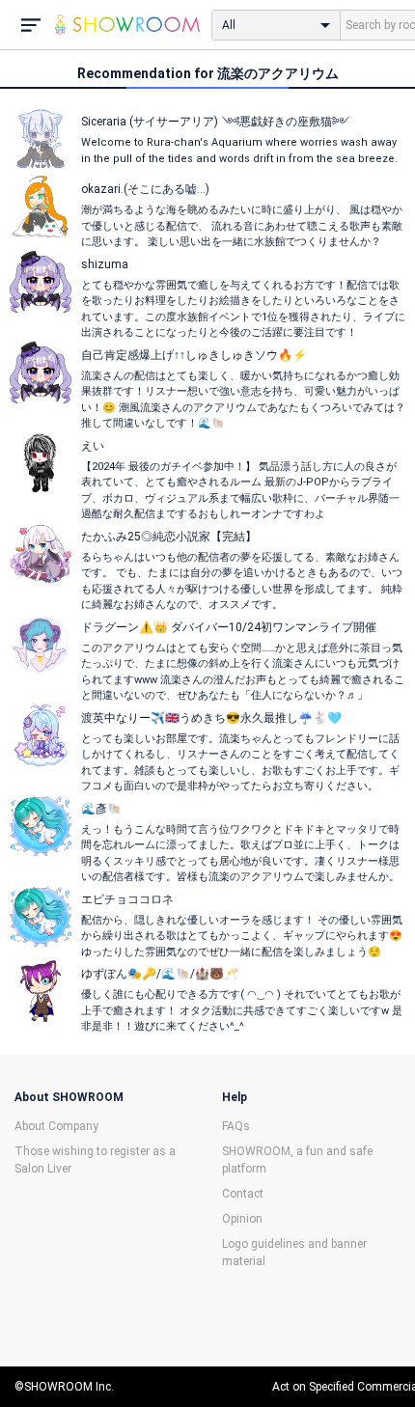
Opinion (242, 1219)
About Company (56, 1126)
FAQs (236, 1126)
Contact (242, 1193)
